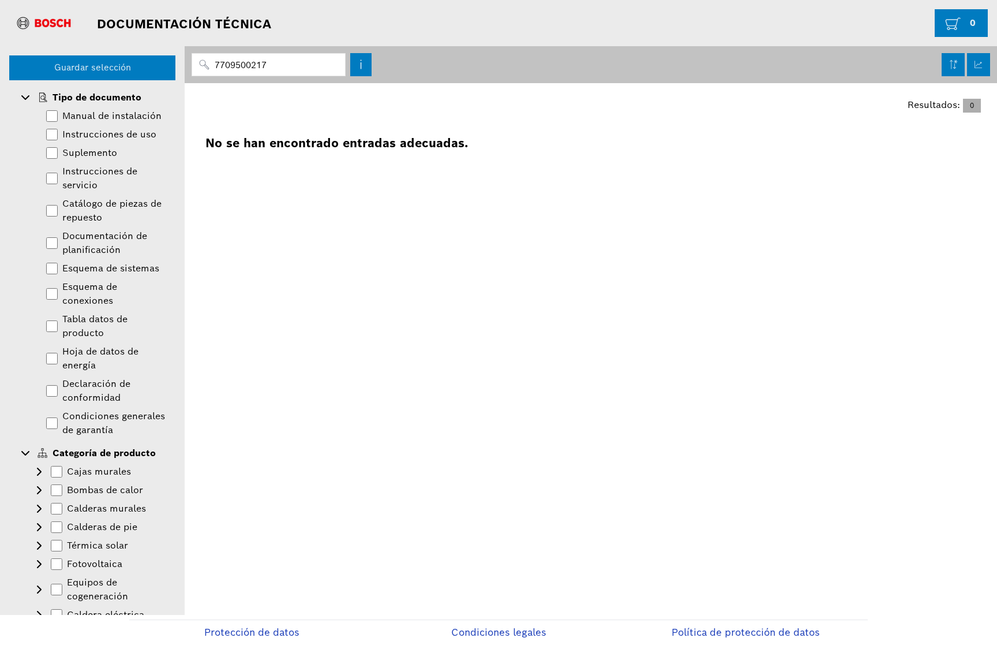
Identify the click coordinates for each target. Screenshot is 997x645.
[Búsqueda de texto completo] (361, 64)
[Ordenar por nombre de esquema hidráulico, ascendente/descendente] (953, 64)
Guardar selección (92, 67)
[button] (25, 98)
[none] (92, 98)
